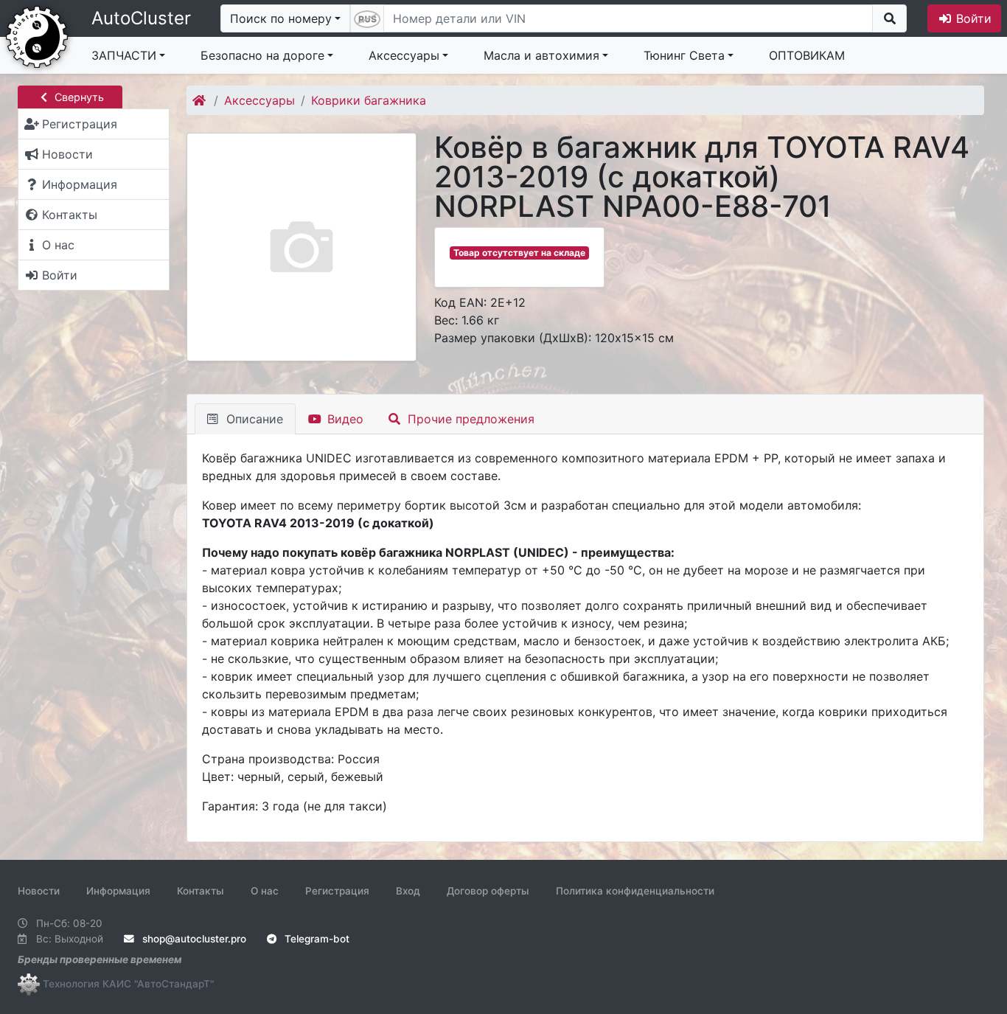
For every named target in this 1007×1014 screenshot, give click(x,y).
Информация (118, 891)
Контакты (200, 891)
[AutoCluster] (37, 35)
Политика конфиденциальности (635, 891)
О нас (265, 891)
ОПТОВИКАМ (807, 55)
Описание (253, 418)
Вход (408, 891)
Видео (343, 418)
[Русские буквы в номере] (367, 18)
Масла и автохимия (541, 55)
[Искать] (889, 18)
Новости (39, 891)
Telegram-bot (315, 939)
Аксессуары (404, 55)
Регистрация (337, 891)
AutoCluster (141, 18)
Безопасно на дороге (262, 55)
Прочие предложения (469, 418)
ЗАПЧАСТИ (123, 55)
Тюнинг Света (684, 55)
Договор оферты (488, 891)
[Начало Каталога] (200, 100)
